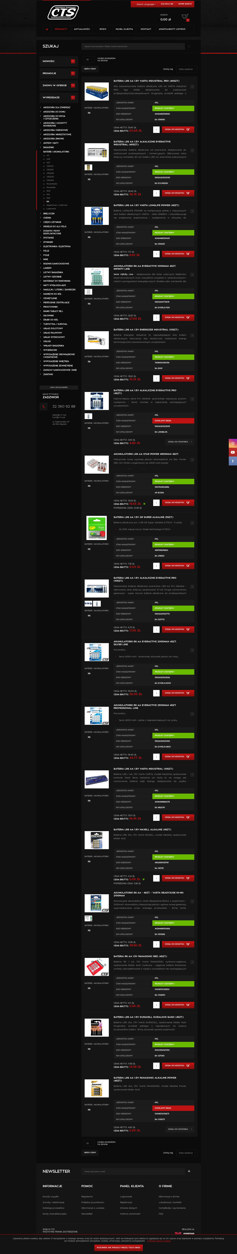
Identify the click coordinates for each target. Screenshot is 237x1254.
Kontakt (146, 29)
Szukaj (51, 46)
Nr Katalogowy (124, 120)
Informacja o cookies (92, 1208)
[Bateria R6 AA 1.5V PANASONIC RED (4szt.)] (97, 956)
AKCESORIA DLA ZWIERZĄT (56, 107)
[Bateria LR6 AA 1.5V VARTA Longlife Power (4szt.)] (97, 205)
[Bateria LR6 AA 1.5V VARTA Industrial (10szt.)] (97, 768)
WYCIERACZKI (50, 350)
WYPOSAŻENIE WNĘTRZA (56, 361)
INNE (45, 259)
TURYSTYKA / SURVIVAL (55, 324)
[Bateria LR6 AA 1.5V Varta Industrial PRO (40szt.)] (97, 80)
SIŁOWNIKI (48, 316)
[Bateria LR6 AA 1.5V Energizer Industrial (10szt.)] (97, 329)
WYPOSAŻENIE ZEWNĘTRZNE (58, 366)
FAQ (161, 1214)
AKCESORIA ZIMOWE (53, 139)
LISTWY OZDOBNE (52, 277)
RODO (103, 29)
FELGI (46, 251)
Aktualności (82, 29)
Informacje (52, 1186)
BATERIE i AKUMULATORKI (97, 108)
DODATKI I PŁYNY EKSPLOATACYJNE (52, 232)
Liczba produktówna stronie (106, 59)
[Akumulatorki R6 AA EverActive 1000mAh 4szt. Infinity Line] (97, 265)
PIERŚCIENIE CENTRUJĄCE (56, 303)
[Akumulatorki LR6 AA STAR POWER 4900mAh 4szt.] (97, 453)
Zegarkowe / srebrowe (57, 205)
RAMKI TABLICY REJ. (53, 311)
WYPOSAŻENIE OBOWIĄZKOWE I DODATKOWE (59, 355)
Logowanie (126, 1197)
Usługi (47, 341)
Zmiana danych (128, 1208)
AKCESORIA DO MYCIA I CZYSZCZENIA (54, 117)
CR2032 (50, 177)
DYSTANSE (48, 238)
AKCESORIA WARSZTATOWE (57, 134)
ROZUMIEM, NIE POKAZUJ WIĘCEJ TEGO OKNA (118, 1248)
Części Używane (52, 222)
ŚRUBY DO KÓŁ (50, 320)
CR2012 (50, 166)
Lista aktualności (59, 387)
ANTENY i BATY (51, 143)
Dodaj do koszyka (175, 129)
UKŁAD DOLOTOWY (53, 328)
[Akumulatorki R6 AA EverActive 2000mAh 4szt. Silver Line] (97, 641)
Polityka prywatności (92, 1202)
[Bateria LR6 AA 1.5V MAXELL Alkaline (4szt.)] (97, 829)
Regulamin (87, 1197)
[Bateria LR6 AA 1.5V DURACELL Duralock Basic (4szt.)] (97, 1017)
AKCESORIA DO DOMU (54, 112)
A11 (48, 155)
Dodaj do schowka (178, 442)
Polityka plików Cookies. (159, 1241)
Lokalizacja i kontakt (170, 1202)
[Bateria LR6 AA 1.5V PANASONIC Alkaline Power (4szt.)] (97, 1077)
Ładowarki (51, 209)
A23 (48, 159)
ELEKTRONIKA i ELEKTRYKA (57, 246)
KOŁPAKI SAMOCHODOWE (56, 264)
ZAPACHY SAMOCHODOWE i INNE (60, 370)
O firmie (165, 1186)
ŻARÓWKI (48, 374)
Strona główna (47, 29)
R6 (89, 113)
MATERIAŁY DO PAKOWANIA (56, 281)
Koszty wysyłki (51, 1197)
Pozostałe (51, 187)
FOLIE (46, 255)
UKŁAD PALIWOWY (52, 333)
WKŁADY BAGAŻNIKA (53, 346)
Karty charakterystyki (54, 1214)
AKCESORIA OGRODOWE (55, 130)
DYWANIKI (48, 242)
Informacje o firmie (169, 1197)
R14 (48, 194)
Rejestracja (126, 1202)
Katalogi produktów (53, 1208)
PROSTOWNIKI (50, 307)
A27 (48, 163)
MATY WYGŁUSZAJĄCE (54, 285)
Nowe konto (185, 4)
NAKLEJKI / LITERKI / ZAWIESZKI (59, 290)
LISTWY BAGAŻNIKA (53, 272)
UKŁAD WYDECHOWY (54, 337)
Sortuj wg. (168, 69)
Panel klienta (124, 29)
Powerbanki (52, 184)
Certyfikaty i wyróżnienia (172, 1208)
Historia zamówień (130, 1214)
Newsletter (56, 1171)
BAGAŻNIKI (48, 147)
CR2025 (50, 173)
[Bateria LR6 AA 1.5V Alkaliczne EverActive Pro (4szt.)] (97, 390)
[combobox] (89, 59)
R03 (48, 191)
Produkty (61, 29)
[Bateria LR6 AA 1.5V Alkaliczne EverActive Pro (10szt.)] (97, 577)
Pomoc (87, 1186)
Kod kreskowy (123, 114)
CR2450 (50, 180)
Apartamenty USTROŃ (172, 29)
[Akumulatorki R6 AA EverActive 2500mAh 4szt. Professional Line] (97, 705)
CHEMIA (47, 218)
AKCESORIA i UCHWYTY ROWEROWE (55, 124)
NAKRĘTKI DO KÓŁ (52, 294)
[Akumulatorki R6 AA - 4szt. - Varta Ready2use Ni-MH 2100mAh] (97, 892)
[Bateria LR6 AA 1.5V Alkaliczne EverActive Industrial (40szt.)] (97, 141)
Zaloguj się (167, 4)
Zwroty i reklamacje (53, 1202)
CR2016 (50, 170)
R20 (48, 198)
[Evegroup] (184, 1233)
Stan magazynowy (125, 108)
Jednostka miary (125, 103)
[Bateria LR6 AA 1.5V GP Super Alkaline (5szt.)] (97, 517)
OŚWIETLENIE (50, 298)
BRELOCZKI (48, 214)
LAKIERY (47, 268)
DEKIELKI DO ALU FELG (54, 226)
